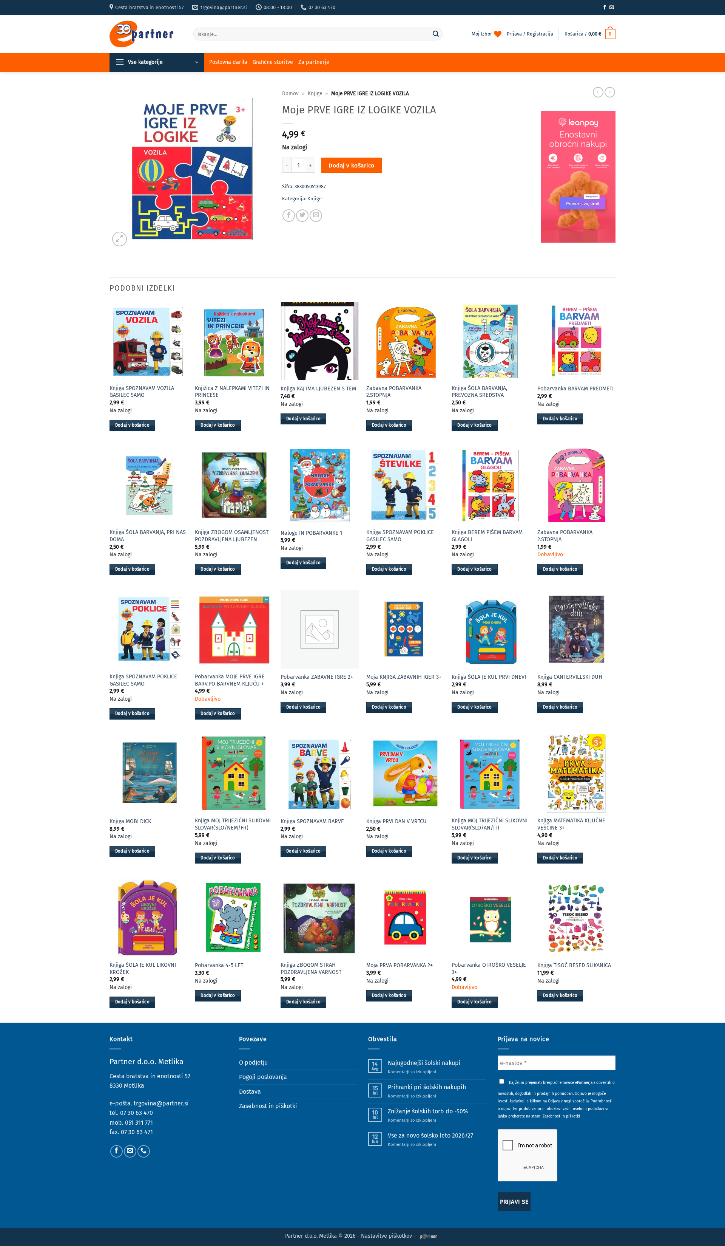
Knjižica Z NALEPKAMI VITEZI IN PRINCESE (232, 392)
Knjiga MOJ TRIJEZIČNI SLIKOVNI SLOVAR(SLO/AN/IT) (490, 824)
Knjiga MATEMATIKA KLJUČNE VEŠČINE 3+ (571, 824)
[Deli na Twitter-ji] (302, 215)
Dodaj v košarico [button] (132, 425)
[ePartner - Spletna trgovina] (146, 34)
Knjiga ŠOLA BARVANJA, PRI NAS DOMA (148, 536)
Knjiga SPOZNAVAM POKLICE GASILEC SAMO (400, 536)
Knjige (315, 93)
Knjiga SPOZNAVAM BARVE (312, 821)
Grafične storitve (273, 62)
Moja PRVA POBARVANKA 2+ (399, 965)
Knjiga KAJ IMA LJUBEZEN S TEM (318, 388)
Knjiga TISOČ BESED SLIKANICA (574, 965)
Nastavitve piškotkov (386, 1236)
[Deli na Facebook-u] (288, 215)
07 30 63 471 (137, 1132)
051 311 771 (139, 1122)
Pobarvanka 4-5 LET (219, 965)
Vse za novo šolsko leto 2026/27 (430, 1135)
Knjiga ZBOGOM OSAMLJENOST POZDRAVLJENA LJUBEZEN (231, 536)
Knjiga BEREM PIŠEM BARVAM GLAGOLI (487, 536)
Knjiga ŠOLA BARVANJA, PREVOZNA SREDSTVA (479, 392)
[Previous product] (610, 92)
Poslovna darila (228, 62)
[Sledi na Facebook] (604, 7)
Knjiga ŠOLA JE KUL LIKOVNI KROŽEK (143, 968)
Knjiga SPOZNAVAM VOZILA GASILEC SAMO (142, 392)
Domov (290, 93)
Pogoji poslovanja (263, 1076)
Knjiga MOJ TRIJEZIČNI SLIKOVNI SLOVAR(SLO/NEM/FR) (233, 824)
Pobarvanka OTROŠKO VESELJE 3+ (489, 968)
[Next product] (598, 92)
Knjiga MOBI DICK (130, 821)
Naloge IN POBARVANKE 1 (311, 533)
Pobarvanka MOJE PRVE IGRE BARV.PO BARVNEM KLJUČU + (230, 680)
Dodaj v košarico (351, 165)
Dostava (250, 1091)
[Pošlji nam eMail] (611, 7)
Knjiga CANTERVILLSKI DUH (569, 677)
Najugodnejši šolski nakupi (424, 1062)
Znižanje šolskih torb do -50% (428, 1111)
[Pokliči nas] (143, 1151)
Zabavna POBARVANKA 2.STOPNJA (393, 392)
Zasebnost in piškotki (268, 1106)
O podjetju (253, 1062)
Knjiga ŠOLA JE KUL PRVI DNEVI (489, 677)
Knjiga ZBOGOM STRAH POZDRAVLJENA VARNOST (311, 968)
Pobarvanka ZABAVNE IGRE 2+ (317, 677)
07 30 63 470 (136, 1112)
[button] (590, 34)
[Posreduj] (435, 34)
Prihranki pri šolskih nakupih (427, 1087)
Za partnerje (313, 62)
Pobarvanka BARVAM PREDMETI (575, 388)
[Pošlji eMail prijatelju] (316, 215)
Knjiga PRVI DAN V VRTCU (396, 821)
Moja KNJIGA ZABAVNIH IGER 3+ (403, 677)
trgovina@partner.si (161, 1103)
